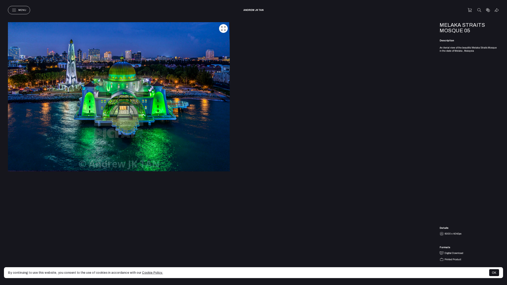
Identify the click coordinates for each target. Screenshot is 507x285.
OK (494, 272)
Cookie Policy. (152, 272)
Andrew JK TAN (253, 10)
